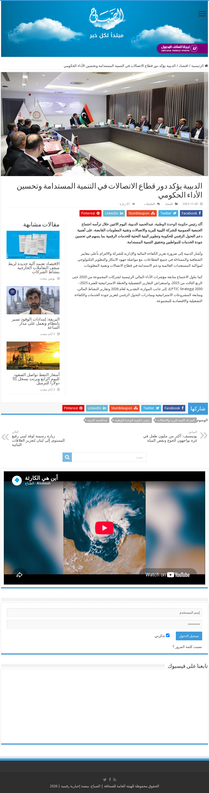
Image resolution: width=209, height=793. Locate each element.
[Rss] (115, 779)
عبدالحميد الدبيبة (97, 420)
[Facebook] (110, 779)
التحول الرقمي (129, 295)
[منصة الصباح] (104, 29)
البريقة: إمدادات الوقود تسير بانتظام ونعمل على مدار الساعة (36, 323)
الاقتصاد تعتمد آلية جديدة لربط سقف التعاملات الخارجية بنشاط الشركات (34, 267)
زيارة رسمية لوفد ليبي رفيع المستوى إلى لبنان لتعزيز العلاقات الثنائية (38, 438)
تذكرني (160, 636)
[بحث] (67, 457)
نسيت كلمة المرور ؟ (187, 647)
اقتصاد (183, 66)
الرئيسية (198, 66)
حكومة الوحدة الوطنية (171, 224)
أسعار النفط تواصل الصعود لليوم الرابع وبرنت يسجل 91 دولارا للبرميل (36, 378)
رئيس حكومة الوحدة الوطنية (132, 420)
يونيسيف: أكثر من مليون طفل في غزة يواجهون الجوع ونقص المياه (170, 436)
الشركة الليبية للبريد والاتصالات (176, 420)
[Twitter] (105, 779)
